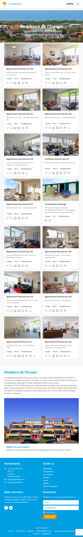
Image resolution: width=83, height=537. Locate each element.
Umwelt (46, 478)
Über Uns (11, 531)
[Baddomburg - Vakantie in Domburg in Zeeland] (12, 4)
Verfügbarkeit (48, 472)
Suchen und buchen (50, 486)
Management (46, 534)
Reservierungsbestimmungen (64, 531)
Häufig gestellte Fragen (44, 531)
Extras (45, 480)
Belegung (30, 531)
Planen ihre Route (14, 476)
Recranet (45, 528)
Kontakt (46, 483)
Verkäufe (36, 534)
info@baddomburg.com (16, 479)
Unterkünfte (47, 469)
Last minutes (48, 475)
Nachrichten (21, 531)
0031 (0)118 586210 (15, 482)
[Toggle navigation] (77, 4)
